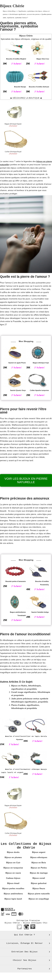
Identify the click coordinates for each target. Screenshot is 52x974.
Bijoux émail (13, 883)
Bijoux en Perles (39, 868)
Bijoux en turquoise (13, 868)
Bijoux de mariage (39, 873)
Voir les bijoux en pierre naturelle (26, 480)
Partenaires (24, 969)
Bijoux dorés (13, 852)
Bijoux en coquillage (39, 899)
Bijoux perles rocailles (13, 888)
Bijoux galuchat (39, 883)
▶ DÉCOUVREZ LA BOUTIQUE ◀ (26, 98)
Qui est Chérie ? (24, 935)
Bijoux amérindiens (13, 893)
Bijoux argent (38, 852)
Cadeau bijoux (13, 878)
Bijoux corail (38, 878)
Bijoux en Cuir (13, 862)
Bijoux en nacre (13, 873)
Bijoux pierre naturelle (39, 893)
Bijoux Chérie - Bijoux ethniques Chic (26, 923)
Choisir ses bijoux (24, 960)
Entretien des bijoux (25, 952)
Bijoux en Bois (38, 862)
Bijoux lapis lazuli (13, 899)
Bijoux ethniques (38, 857)
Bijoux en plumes (13, 857)
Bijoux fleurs (38, 888)
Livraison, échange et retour (24, 943)
